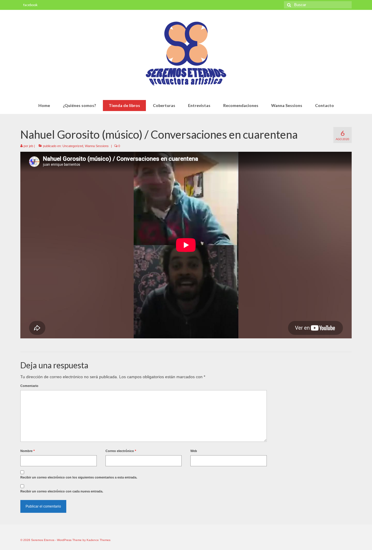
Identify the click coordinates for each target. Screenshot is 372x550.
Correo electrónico (120, 451)
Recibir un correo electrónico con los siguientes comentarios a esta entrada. (78, 477)
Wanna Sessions (97, 146)
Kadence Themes (98, 540)
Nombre (27, 451)
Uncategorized (72, 146)
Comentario (29, 386)
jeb (31, 146)
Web (193, 451)
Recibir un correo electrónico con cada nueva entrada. (61, 491)
